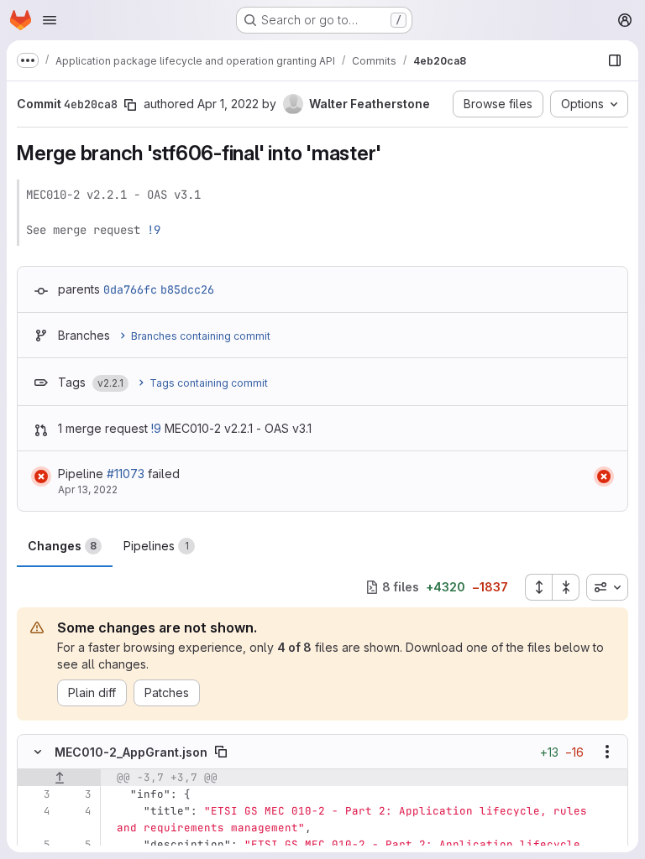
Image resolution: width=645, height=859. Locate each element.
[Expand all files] (538, 587)
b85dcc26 (187, 289)
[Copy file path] (221, 752)
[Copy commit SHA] (130, 105)
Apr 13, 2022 (88, 489)
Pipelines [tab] (156, 546)
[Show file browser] (614, 60)
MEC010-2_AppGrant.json (131, 752)
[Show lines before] (59, 777)
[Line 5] (36, 844)
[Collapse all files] (566, 587)
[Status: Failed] (41, 476)
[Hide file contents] (38, 752)
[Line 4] (36, 811)
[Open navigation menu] (49, 20)
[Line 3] (36, 794)
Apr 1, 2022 (228, 103)
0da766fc (130, 289)
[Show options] (607, 752)
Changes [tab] (62, 546)
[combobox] (607, 587)
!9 (153, 229)
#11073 (125, 473)
